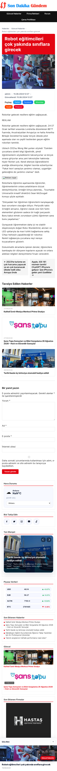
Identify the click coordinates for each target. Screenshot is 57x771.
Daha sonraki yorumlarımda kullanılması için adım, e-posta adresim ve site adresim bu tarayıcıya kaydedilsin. (28, 463)
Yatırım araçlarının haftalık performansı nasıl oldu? (26, 638)
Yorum (6, 400)
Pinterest (18, 107)
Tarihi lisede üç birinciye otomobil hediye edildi (25, 630)
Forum (47, 13)
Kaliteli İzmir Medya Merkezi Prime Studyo (23, 622)
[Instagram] (22, 522)
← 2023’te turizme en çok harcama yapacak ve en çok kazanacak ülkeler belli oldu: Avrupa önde (15, 267)
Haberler (5, 28)
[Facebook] (7, 522)
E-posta (7, 436)
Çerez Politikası (28, 19)
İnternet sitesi (9, 446)
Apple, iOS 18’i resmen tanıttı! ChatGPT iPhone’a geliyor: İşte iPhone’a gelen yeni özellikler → (42, 268)
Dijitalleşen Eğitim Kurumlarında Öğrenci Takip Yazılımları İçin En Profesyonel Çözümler (29, 634)
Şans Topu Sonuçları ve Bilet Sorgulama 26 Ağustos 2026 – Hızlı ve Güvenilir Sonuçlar (29, 626)
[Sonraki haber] (49, 539)
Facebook (28, 102)
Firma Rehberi (33, 13)
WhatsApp (39, 102)
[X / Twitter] (14, 522)
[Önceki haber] (43, 539)
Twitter (17, 102)
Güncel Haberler (14, 13)
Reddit (8, 107)
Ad (4, 425)
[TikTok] (36, 522)
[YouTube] (29, 522)
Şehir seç (11, 498)
